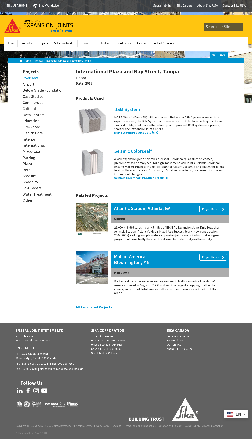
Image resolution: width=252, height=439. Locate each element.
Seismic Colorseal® (133, 151)
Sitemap (117, 426)
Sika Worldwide (49, 5)
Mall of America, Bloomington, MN (132, 259)
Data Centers (33, 114)
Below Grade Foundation (43, 90)
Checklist (105, 43)
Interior (29, 139)
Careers (141, 43)
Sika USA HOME (16, 5)
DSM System (127, 109)
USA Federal (33, 188)
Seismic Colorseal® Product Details (139, 178)
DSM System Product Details (134, 132)
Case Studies (33, 96)
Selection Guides (64, 43)
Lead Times (124, 43)
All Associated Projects (94, 307)
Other (27, 200)
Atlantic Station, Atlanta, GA (142, 208)
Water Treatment (37, 194)
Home (10, 43)
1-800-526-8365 (37, 363)
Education (31, 120)
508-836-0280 (66, 363)
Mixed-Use (31, 151)
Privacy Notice (101, 426)
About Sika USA (207, 5)
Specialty (30, 182)
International (34, 145)
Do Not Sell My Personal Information (204, 426)
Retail (27, 169)
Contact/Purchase (164, 43)
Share (221, 55)
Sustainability (162, 5)
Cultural (29, 108)
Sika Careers (184, 5)
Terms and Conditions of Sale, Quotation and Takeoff (153, 426)
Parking (29, 157)
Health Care (33, 133)
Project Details (211, 209)
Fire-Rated (31, 127)
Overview (30, 78)
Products (26, 43)
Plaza (27, 163)
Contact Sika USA (234, 5)
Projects (43, 43)
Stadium (29, 175)
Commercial (33, 102)
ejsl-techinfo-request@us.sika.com (61, 369)
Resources (87, 43)
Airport (28, 84)
